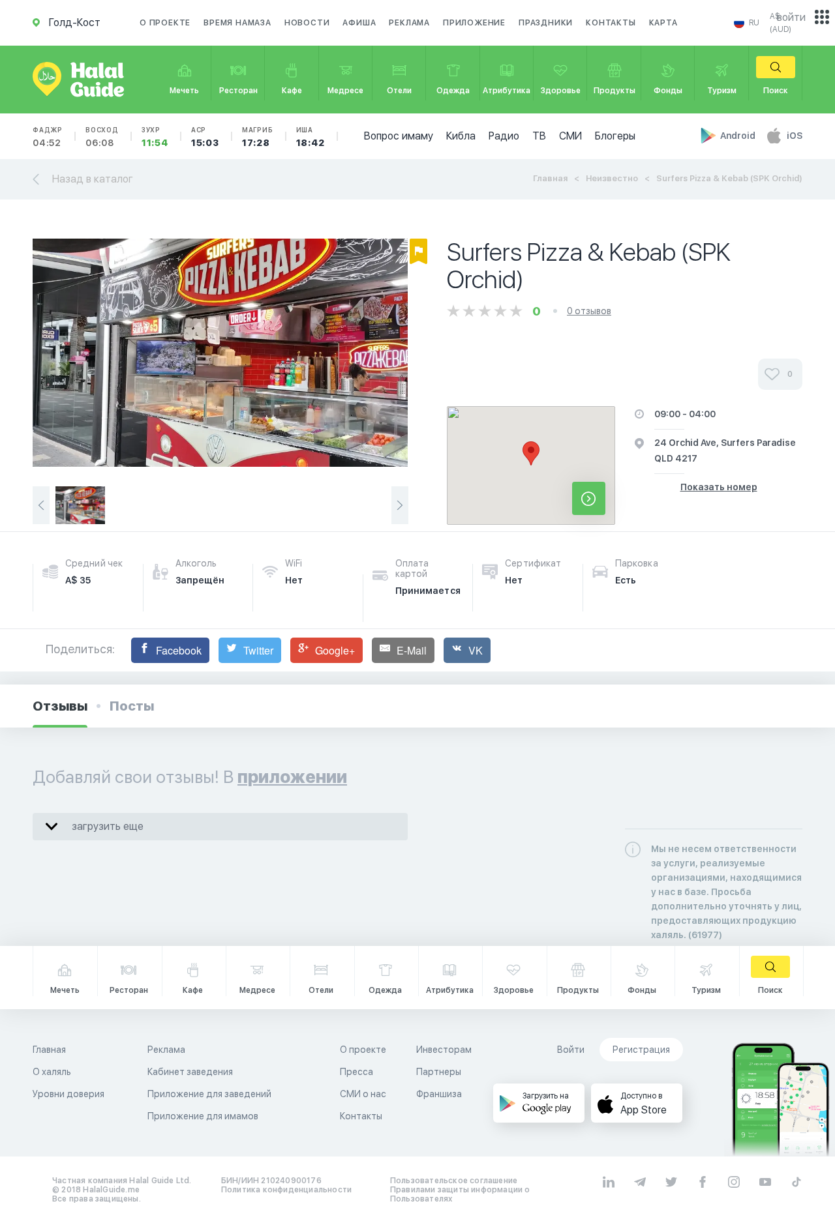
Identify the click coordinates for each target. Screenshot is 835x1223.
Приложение (474, 22)
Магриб (257, 137)
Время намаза (237, 22)
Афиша (359, 22)
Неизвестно (612, 178)
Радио (504, 136)
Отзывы (60, 706)
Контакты (610, 22)
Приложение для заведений (209, 1094)
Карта (663, 22)
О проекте (165, 22)
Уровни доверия (68, 1094)
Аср (205, 137)
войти (791, 17)
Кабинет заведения (190, 1072)
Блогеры (615, 136)
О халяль (52, 1072)
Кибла (461, 136)
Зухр (155, 137)
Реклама (409, 22)
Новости (307, 22)
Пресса (356, 1072)
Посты (132, 706)
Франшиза (439, 1094)
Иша (310, 137)
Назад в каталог (92, 179)
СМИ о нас (363, 1094)
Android (738, 135)
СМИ (570, 136)
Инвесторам (444, 1049)
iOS (794, 135)
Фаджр (48, 137)
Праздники (546, 22)
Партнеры (438, 1072)
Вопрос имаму (398, 136)
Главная (550, 178)
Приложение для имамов (202, 1116)
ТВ (539, 136)
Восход (102, 137)
